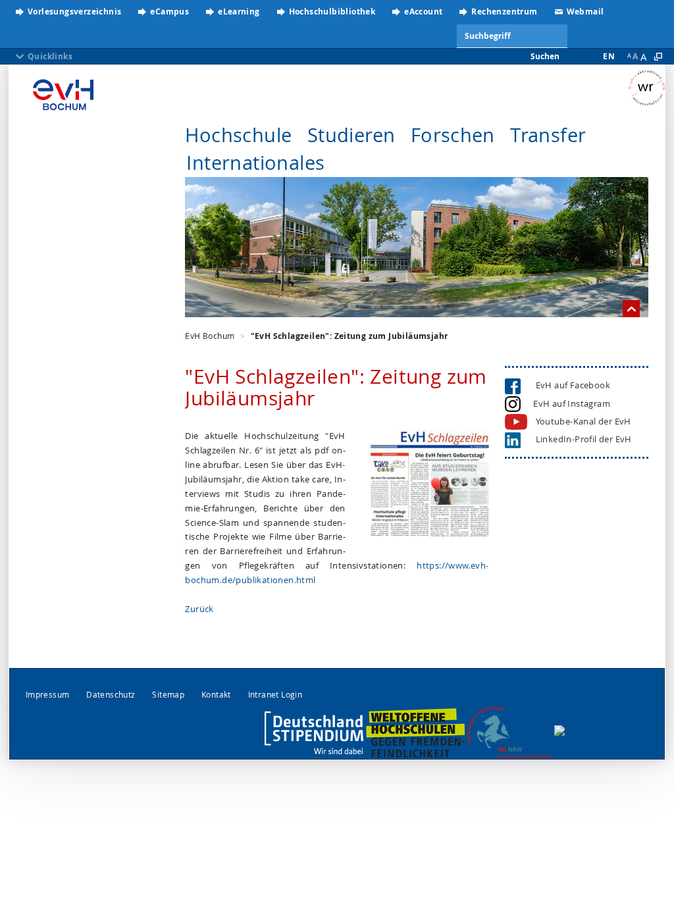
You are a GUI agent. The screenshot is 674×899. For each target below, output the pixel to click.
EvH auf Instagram (570, 403)
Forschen (453, 134)
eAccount (423, 11)
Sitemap (168, 695)
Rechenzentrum (504, 11)
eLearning (239, 11)
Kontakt (216, 695)
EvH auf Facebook (570, 385)
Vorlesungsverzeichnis (74, 11)
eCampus (169, 11)
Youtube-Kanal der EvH (583, 421)
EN (609, 56)
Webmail (585, 11)
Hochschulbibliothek (332, 11)
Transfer (548, 134)
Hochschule (238, 134)
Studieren (351, 134)
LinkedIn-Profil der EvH (580, 439)
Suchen (545, 56)
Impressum (48, 695)
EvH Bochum (209, 335)
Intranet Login (275, 695)
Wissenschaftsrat (646, 89)
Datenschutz (110, 695)
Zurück (199, 609)
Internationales (255, 162)
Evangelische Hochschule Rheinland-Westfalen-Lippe (63, 95)
